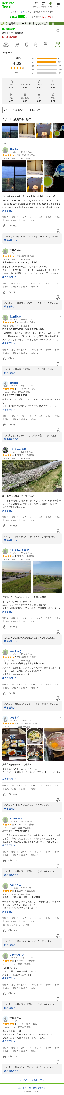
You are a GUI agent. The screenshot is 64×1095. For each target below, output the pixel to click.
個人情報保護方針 (37, 1088)
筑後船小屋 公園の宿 (12, 32)
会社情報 (22, 1088)
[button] (10, 130)
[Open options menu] (60, 149)
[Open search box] (5, 110)
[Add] (58, 31)
